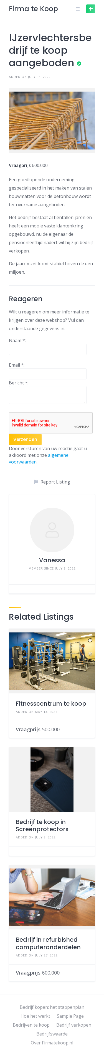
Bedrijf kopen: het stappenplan (52, 1007)
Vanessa (52, 560)
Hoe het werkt (35, 1016)
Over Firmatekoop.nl (52, 1043)
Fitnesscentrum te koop (51, 704)
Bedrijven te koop (31, 1025)
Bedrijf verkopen (73, 1025)
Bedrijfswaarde (52, 1034)
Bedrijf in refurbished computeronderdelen (48, 943)
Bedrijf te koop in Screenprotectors (42, 825)
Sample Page (70, 1016)
